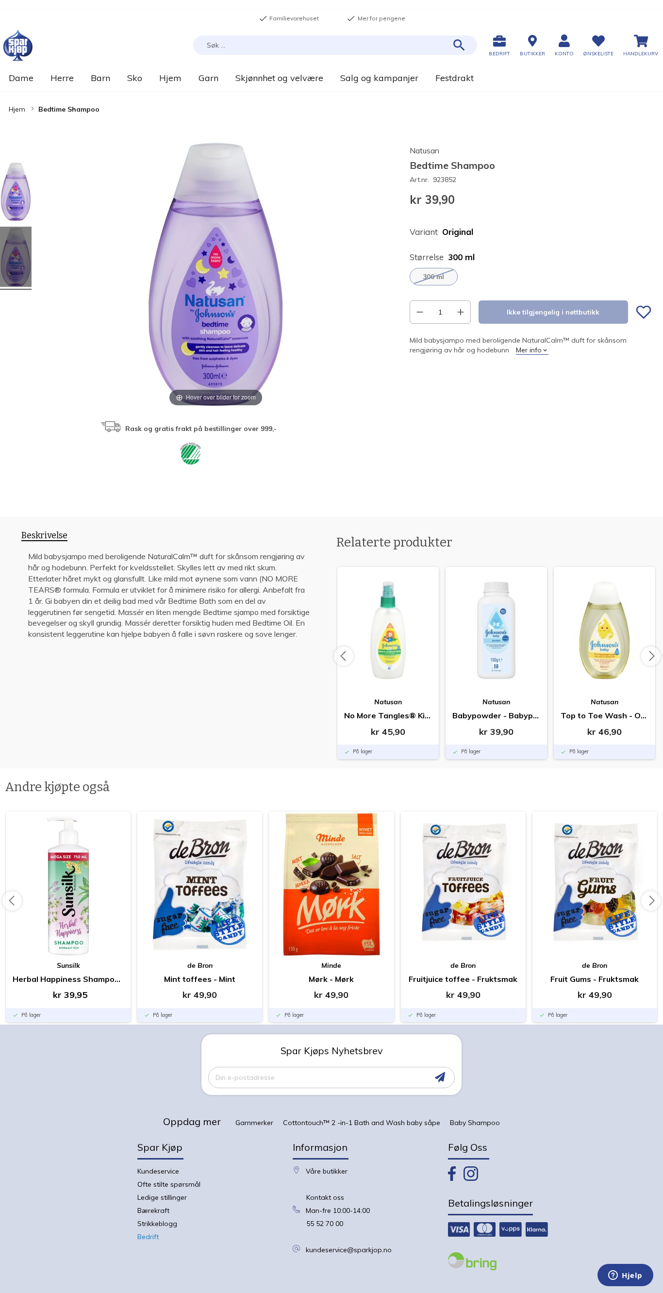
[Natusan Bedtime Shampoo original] (16, 193)
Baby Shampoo (475, 1122)
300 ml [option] (433, 276)
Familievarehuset (288, 18)
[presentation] (44, 537)
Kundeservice (158, 1171)
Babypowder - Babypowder (496, 715)
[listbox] (530, 276)
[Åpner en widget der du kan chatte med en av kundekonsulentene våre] (625, 1276)
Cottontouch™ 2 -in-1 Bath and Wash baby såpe (361, 1122)
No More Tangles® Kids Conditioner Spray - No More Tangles (388, 715)
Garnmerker (254, 1122)
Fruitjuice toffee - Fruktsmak (463, 979)
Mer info (529, 350)
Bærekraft (153, 1210)
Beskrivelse (44, 535)
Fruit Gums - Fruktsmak (594, 979)
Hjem (17, 109)
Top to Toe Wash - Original (604, 715)
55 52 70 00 (324, 1223)
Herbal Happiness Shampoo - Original (68, 979)
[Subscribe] (440, 1077)
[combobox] (335, 45)
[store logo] (18, 45)
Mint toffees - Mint (199, 979)
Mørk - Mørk (331, 979)
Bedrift (148, 1236)
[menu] (331, 77)
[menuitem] (20, 77)
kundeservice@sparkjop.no (349, 1249)
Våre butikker (327, 1171)
